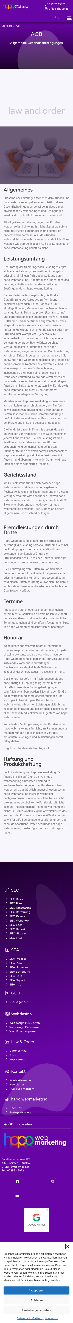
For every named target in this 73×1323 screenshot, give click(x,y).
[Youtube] (17, 1196)
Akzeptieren (36, 1290)
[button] (67, 1246)
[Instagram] (52, 1181)
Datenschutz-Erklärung (30, 1318)
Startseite (7, 25)
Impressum (51, 1318)
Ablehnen (36, 1300)
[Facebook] (17, 1181)
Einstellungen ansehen (36, 1310)
